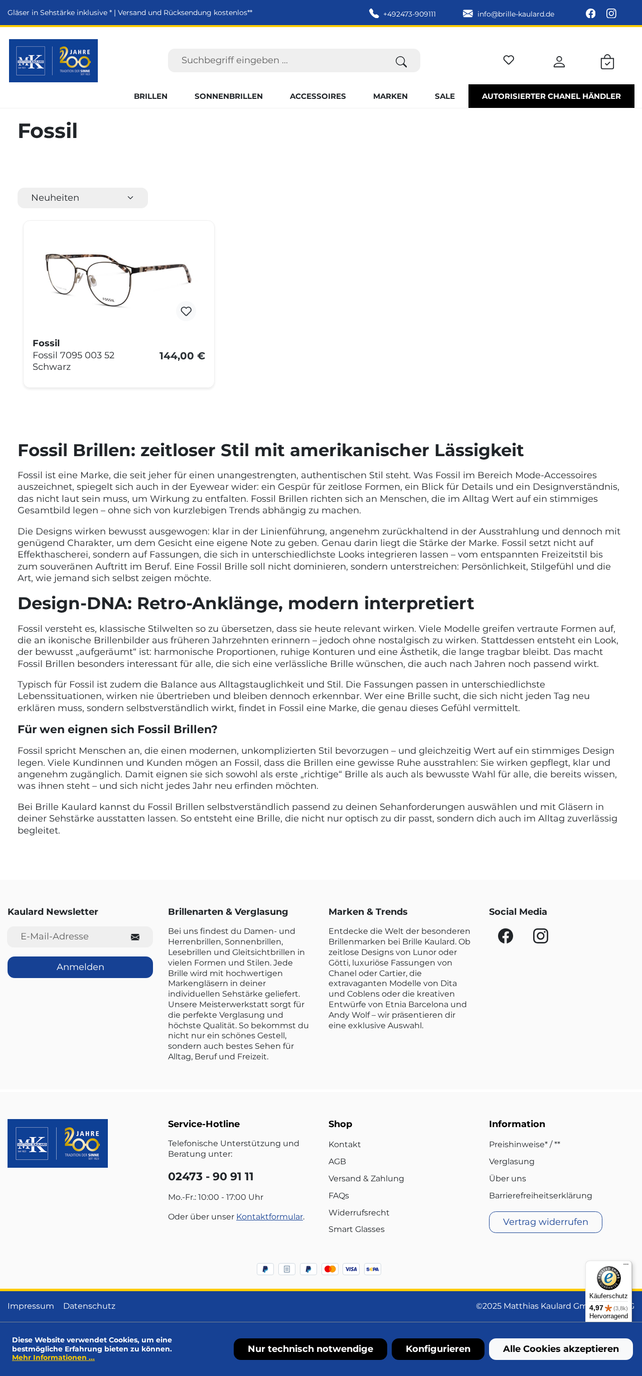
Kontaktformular (269, 1216)
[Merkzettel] (509, 58)
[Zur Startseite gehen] (53, 60)
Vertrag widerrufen (545, 1221)
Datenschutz (89, 1306)
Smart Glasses (357, 1229)
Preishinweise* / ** (524, 1144)
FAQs (339, 1195)
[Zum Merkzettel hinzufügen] (186, 311)
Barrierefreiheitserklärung (540, 1195)
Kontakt (345, 1144)
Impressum (31, 1306)
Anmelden (80, 967)
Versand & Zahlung (366, 1178)
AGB (337, 1161)
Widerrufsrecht (359, 1212)
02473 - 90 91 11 (211, 1176)
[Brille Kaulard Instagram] (611, 14)
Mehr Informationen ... (53, 1357)
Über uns (507, 1178)
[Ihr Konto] (559, 60)
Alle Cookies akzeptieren (561, 1348)
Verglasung (512, 1161)
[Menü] (626, 1267)
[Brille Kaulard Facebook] (591, 14)
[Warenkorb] (607, 60)
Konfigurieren (438, 1348)
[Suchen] (401, 60)
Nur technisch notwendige (310, 1348)
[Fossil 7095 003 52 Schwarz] (119, 280)
